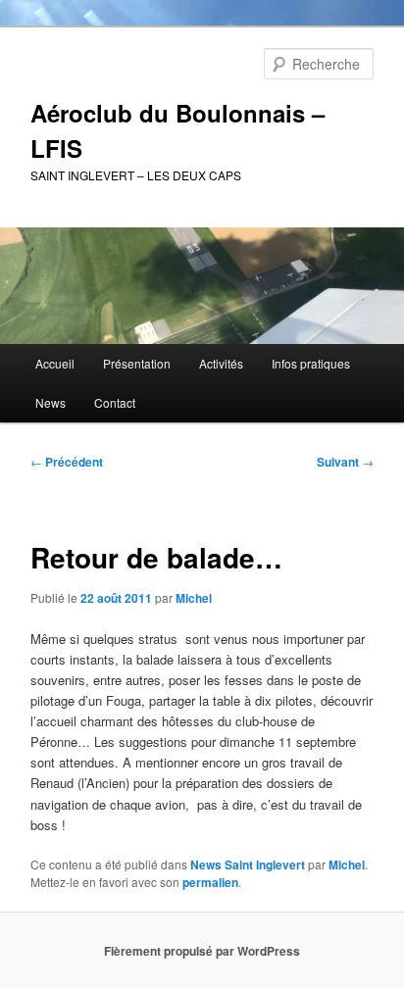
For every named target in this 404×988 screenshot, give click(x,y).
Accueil (55, 363)
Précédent (66, 461)
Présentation (137, 363)
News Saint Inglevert (247, 864)
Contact (114, 402)
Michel (194, 598)
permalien (210, 882)
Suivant (345, 461)
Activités (221, 363)
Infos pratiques (311, 363)
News (50, 402)
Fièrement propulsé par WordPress (202, 951)
